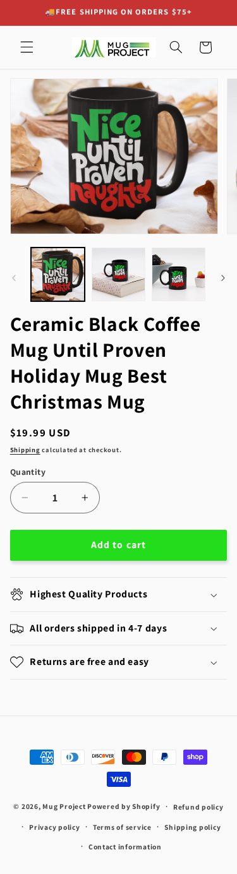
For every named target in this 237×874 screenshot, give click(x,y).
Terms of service (122, 827)
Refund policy (198, 806)
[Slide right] (223, 278)
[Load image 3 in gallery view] (178, 274)
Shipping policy (192, 827)
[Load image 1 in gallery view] (58, 274)
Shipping (25, 449)
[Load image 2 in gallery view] (118, 274)
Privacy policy (54, 827)
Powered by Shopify (123, 806)
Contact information (125, 846)
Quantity (28, 471)
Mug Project (63, 806)
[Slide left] (14, 278)
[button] (26, 47)
